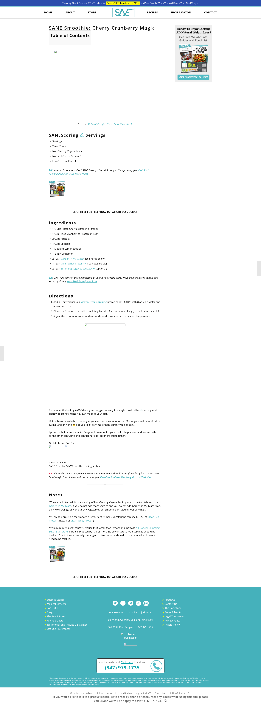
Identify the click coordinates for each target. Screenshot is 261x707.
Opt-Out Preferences (58, 628)
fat (140, 410)
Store (92, 12)
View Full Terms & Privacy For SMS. (88, 684)
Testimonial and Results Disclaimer (67, 624)
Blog (49, 612)
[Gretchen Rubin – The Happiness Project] (259, 268)
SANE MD (52, 608)
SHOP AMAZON (181, 12)
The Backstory (173, 608)
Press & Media (173, 612)
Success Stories (56, 599)
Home (48, 12)
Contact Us (171, 603)
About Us (170, 599)
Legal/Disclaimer (174, 616)
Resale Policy (172, 624)
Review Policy (172, 620)
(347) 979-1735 (122, 667)
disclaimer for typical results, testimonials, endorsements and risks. (95, 680)
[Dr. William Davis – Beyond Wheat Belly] (2, 353)
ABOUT (70, 12)
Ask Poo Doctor (55, 620)
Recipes (152, 12)
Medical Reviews (56, 603)
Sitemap (147, 612)
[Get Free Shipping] (105, 364)
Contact (210, 12)
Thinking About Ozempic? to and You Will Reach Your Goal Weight (130, 3)
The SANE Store (56, 616)
